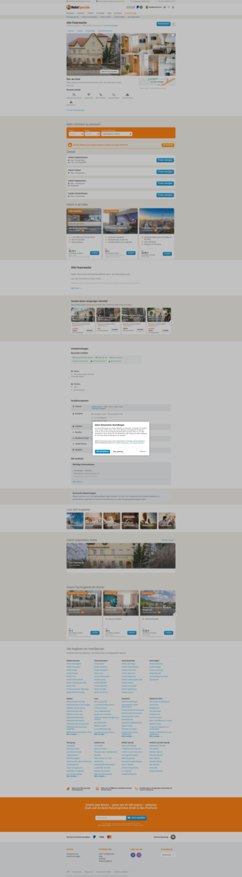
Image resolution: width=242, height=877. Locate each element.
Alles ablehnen (118, 452)
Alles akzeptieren (102, 451)
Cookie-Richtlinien (138, 443)
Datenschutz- (125, 443)
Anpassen (143, 451)
